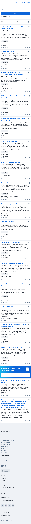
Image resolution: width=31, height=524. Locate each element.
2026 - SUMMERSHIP (7, 306)
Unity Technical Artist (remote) (11, 162)
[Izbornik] (2, 2)
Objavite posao (5, 494)
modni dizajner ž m (5, 444)
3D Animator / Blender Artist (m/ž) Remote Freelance (12, 27)
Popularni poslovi (5, 458)
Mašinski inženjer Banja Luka (10, 204)
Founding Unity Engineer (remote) (12, 263)
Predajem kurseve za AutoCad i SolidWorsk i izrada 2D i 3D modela (12, 73)
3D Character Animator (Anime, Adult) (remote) (13, 97)
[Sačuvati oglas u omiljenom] (29, 26)
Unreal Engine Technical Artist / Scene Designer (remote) (13, 325)
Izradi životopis (15, 375)
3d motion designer (5, 442)
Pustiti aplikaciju (25, 2)
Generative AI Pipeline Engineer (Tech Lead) (13, 381)
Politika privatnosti (5, 515)
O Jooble (3, 478)
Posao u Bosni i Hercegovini (8, 487)
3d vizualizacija (4, 448)
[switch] (29, 22)
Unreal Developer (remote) (9, 141)
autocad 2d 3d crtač (6, 436)
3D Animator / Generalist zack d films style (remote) (13, 119)
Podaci (3, 480)
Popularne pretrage (6, 428)
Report (28, 47)
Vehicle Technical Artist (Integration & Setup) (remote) (13, 285)
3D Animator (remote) (8, 51)
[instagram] (6, 505)
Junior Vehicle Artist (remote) (10, 242)
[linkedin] (13, 505)
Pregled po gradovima (6, 460)
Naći (15, 13)
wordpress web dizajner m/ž (7, 440)
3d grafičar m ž (4, 452)
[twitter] (9, 505)
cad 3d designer (5, 446)
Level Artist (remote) (7, 221)
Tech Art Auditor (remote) (9, 183)
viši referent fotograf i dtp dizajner (9, 438)
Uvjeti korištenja (5, 512)
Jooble (10, 521)
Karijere (3, 483)
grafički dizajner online (6, 434)
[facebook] (2, 505)
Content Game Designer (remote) (11, 347)
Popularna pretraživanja (7, 500)
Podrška (3, 485)
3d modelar (3, 450)
